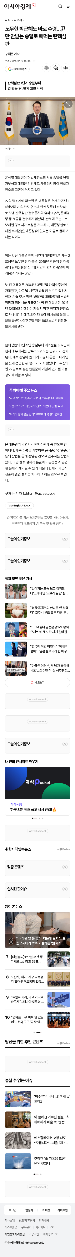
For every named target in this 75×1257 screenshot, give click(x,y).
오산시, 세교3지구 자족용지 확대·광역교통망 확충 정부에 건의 (27, 981)
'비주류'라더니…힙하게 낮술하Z (52, 1098)
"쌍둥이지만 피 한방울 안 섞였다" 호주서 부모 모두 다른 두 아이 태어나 (50, 610)
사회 (7, 20)
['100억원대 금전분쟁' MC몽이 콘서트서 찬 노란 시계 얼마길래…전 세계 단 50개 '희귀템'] (16, 636)
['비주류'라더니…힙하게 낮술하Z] (18, 1106)
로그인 (12, 1210)
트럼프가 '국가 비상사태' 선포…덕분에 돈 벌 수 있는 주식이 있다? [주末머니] (37, 406)
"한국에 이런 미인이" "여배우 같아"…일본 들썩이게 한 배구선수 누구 (50, 649)
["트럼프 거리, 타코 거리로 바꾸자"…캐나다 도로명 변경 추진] (59, 1006)
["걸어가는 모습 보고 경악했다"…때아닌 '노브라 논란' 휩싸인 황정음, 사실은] (16, 597)
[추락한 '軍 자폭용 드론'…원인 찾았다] (18, 1168)
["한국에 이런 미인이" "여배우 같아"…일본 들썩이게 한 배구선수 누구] (16, 655)
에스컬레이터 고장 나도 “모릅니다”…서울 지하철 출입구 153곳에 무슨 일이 (52, 1141)
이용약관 (34, 1234)
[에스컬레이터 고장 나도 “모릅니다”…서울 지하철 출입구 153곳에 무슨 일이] (18, 1147)
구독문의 (26, 1227)
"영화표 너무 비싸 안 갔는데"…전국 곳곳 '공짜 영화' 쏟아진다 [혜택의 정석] (27, 1022)
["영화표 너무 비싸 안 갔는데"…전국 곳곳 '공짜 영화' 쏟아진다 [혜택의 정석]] (59, 1026)
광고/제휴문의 (27, 1220)
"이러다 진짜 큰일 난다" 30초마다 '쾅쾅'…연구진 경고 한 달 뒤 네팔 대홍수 (37, 414)
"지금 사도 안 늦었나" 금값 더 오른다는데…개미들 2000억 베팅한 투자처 (37, 398)
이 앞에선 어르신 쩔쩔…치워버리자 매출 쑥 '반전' (52, 1119)
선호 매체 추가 (19, 69)
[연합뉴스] (37, 121)
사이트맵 (63, 1210)
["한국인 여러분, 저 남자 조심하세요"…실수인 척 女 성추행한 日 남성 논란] (16, 674)
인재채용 (44, 1220)
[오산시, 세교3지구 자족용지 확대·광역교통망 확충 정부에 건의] (59, 986)
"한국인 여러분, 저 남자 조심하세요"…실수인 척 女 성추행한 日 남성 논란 (49, 668)
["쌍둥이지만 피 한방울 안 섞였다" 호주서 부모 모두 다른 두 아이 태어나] (16, 617)
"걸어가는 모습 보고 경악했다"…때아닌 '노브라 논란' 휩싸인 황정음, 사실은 (49, 591)
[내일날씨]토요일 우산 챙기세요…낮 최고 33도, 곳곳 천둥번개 (27, 961)
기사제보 (40, 1227)
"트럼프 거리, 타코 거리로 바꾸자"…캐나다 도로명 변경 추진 (27, 1002)
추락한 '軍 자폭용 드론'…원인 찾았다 (51, 1161)
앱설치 (29, 1210)
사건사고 (19, 20)
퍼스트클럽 (11, 1227)
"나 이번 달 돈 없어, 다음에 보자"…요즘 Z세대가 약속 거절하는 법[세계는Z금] (41, 943)
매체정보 (48, 1234)
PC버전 (46, 1210)
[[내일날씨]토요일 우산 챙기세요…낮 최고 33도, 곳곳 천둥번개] (59, 966)
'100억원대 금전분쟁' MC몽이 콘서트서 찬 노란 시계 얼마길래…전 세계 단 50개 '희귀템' (49, 629)
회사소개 (10, 1220)
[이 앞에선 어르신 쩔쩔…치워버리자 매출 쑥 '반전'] (18, 1127)
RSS (52, 1227)
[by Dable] (63, 1043)
